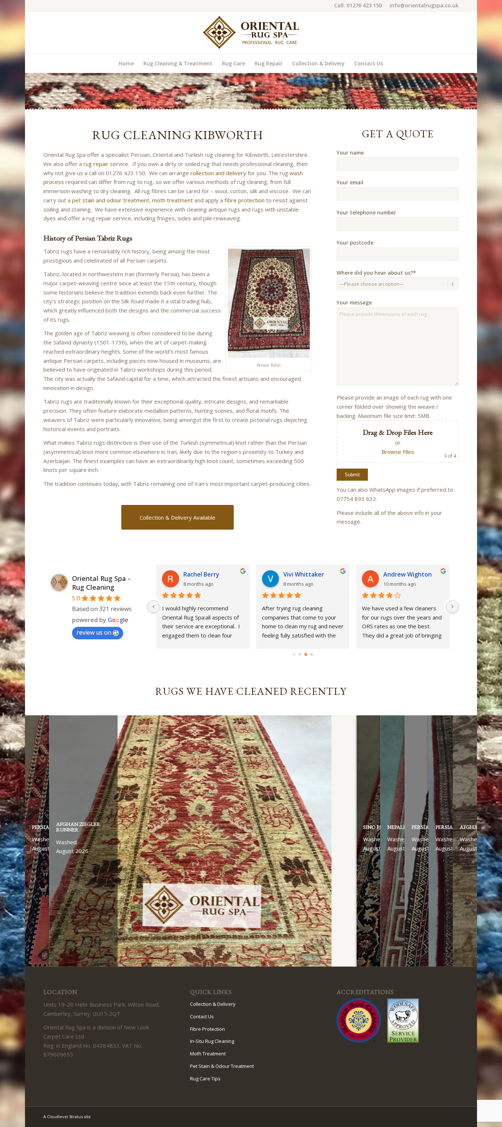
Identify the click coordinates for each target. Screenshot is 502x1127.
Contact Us (202, 1016)
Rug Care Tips (205, 1078)
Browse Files (397, 451)
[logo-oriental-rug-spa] (251, 32)
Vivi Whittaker (303, 574)
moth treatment (172, 200)
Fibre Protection (207, 1029)
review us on (93, 632)
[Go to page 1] (300, 654)
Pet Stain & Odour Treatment (222, 1066)
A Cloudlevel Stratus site (67, 1116)
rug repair (95, 163)
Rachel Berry (201, 574)
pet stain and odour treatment (110, 200)
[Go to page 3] (312, 654)
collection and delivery (218, 173)
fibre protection (245, 200)
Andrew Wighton (407, 574)
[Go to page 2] (305, 654)
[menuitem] (358, 6)
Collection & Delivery (213, 1004)
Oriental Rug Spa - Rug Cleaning (101, 583)
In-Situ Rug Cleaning (212, 1041)
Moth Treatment (208, 1053)
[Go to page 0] (294, 654)
